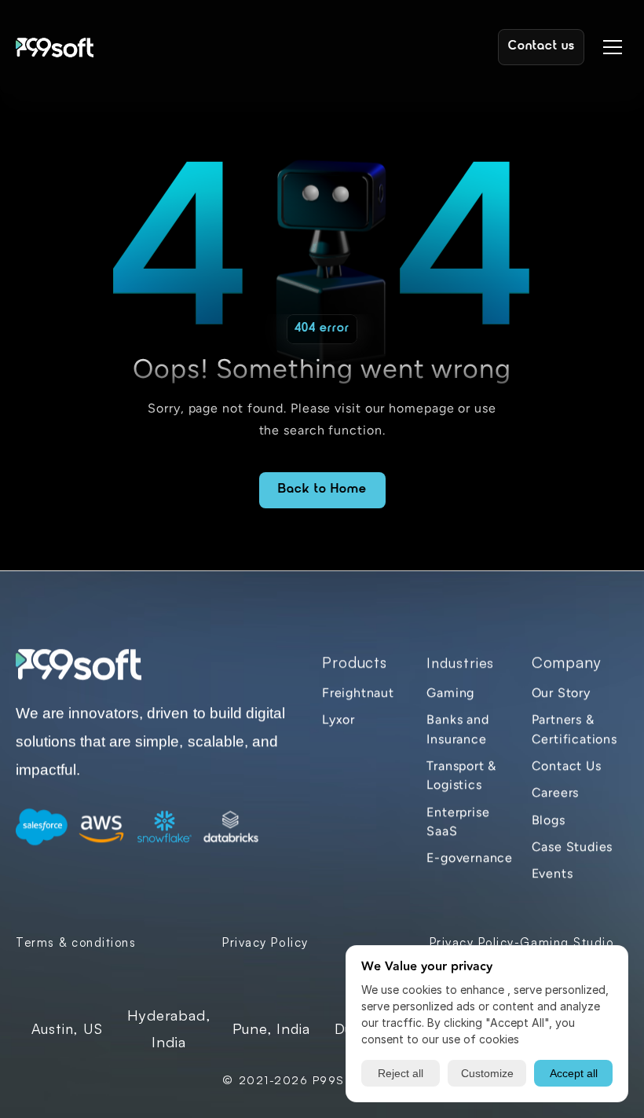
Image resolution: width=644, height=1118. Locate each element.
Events (552, 874)
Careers (556, 793)
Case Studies (572, 846)
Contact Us (567, 765)
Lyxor (338, 720)
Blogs (548, 819)
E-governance (469, 858)
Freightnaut (358, 692)
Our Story (561, 692)
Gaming (450, 692)
